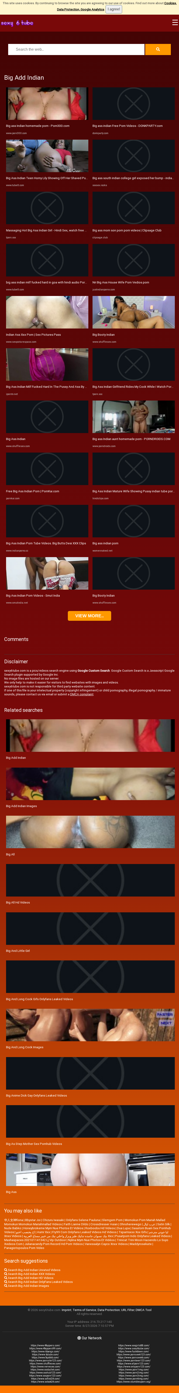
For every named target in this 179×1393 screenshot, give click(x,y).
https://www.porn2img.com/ (134, 1372)
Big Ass (11, 1192)
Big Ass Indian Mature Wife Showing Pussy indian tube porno (134, 491)
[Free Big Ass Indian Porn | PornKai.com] (47, 484)
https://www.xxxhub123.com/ (45, 1372)
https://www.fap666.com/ (45, 1357)
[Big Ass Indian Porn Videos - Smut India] (47, 589)
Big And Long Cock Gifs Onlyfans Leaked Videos (39, 999)
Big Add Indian (16, 758)
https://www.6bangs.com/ (45, 1351)
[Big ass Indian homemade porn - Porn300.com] (47, 119)
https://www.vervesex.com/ (45, 1366)
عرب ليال (149, 1224)
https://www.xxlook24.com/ (45, 1381)
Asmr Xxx (43, 1232)
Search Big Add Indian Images (28, 1286)
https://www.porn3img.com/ (134, 1375)
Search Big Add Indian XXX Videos (31, 1274)
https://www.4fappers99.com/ (45, 1348)
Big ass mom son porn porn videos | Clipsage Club (127, 230)
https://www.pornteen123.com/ (134, 1360)
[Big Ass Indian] (47, 432)
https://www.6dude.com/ (45, 1354)
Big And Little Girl (18, 951)
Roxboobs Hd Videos (100, 1228)
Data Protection (109, 1310)
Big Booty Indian (104, 335)
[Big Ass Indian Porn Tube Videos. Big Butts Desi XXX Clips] (47, 536)
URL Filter (127, 1310)
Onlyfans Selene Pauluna (83, 1220)
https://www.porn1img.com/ (134, 1369)
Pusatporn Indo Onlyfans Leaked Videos (143, 1236)
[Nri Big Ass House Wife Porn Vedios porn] (134, 275)
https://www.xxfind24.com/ (45, 1378)
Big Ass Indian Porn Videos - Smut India (33, 596)
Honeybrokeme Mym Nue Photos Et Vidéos (53, 1228)
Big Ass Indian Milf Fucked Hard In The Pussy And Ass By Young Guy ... (54, 387)
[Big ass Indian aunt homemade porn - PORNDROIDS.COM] (134, 432)
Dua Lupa (123, 1228)
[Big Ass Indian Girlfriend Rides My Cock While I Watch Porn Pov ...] (134, 380)
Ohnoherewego (130, 1224)
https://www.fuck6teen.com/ (133, 1351)
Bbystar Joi (33, 1220)
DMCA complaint (81, 694)
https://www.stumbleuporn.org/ (134, 1381)
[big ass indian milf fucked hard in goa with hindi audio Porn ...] (47, 275)
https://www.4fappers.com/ (45, 1345)
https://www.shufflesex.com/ (45, 1363)
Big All (10, 854)
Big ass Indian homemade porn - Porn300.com (37, 126)
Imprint (66, 1310)
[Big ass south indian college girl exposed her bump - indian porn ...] (134, 171)
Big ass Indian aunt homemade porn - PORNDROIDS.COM (131, 439)
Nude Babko (12, 1228)
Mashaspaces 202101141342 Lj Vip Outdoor (35, 1240)
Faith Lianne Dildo (76, 1224)
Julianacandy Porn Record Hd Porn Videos (54, 1244)
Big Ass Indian (15, 439)
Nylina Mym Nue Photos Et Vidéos (91, 1240)
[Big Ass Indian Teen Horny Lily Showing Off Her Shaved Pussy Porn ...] (47, 171)
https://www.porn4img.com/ (134, 1378)
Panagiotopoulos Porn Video (24, 1248)
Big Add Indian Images (21, 806)
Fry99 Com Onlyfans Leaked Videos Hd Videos (84, 1232)
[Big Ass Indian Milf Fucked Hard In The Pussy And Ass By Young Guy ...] (47, 380)
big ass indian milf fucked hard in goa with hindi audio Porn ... (47, 282)
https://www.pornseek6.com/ (133, 1357)
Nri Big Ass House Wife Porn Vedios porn (121, 282)
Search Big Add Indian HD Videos (30, 1278)
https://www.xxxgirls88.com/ (133, 1345)
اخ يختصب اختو (25, 1232)
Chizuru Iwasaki (53, 1220)
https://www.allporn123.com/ (133, 1363)
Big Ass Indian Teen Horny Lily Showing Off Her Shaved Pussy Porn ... (53, 178)
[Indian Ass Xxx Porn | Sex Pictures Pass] (47, 327)
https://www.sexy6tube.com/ (133, 1348)
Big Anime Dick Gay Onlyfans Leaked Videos (36, 1095)
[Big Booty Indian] (134, 327)
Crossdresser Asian (104, 1224)
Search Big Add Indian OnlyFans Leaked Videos (40, 1282)
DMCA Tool (143, 1310)
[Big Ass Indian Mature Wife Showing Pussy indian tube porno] (134, 484)
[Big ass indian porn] (134, 536)
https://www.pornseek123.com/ (134, 1354)
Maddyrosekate (141, 1244)
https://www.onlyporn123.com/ (133, 1366)
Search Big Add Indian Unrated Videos (33, 1270)
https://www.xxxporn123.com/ (45, 1375)
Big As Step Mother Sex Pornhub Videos (34, 1144)
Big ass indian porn (105, 543)
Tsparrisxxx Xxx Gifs (133, 1232)
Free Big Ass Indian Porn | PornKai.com (32, 491)
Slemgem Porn (112, 1220)
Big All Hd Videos (18, 902)
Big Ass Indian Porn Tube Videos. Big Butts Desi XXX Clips (46, 543)
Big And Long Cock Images (24, 1047)
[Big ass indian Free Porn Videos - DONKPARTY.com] (134, 119)
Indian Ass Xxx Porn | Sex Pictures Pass (33, 335)
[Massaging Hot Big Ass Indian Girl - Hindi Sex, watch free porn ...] (47, 223)
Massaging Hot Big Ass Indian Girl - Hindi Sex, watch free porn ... (50, 230)
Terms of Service (84, 1310)
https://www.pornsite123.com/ (45, 1360)
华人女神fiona (13, 1220)
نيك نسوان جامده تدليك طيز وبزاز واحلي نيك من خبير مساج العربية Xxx (68, 1236)
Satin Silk (163, 1224)
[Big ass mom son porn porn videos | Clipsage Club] (134, 223)
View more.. (89, 615)
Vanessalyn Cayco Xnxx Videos (106, 1244)
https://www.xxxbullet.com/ (45, 1369)
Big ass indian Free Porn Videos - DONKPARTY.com (128, 126)
